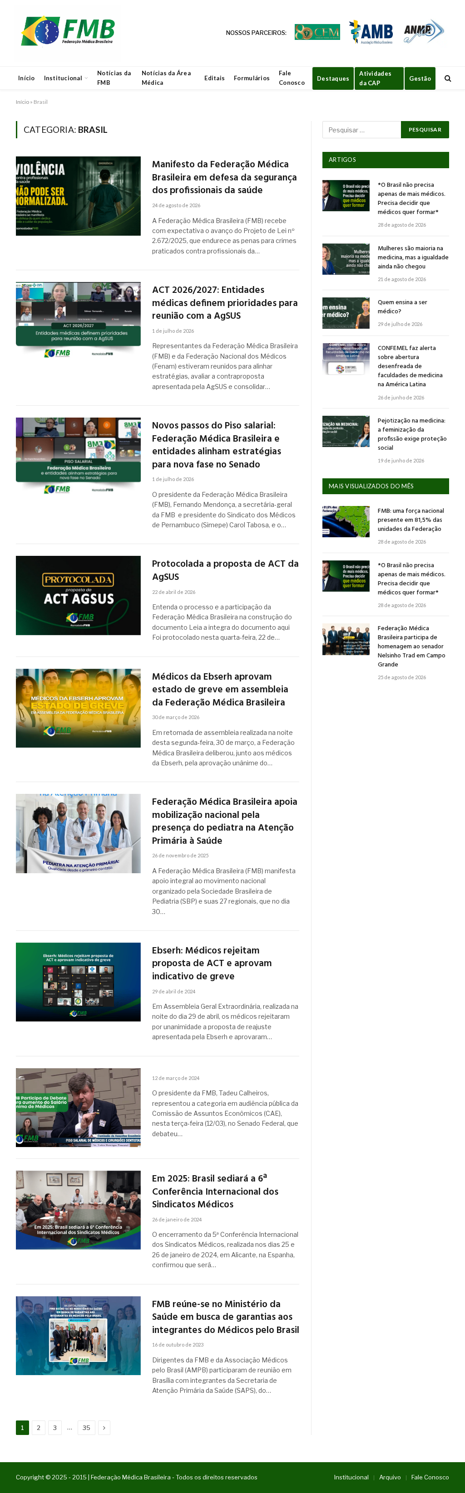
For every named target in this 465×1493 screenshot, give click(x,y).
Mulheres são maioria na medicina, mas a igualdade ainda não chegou (413, 258)
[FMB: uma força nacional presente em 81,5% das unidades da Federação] (346, 521)
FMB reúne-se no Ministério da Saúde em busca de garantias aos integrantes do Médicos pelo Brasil (225, 1317)
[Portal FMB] (67, 33)
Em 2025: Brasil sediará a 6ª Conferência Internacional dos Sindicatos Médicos (215, 1192)
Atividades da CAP (375, 78)
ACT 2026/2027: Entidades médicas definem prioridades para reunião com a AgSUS (225, 303)
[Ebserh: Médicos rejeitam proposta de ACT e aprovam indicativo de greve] (78, 982)
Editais (214, 78)
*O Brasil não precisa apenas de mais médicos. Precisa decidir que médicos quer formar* (411, 199)
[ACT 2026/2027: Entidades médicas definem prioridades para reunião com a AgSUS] (78, 321)
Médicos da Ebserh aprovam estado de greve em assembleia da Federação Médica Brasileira (220, 690)
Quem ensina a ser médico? (402, 307)
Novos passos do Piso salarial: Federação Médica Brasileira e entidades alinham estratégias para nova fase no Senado (216, 446)
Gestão (420, 78)
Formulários (252, 78)
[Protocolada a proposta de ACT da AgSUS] (78, 595)
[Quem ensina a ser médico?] (346, 313)
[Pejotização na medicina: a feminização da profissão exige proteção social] (346, 431)
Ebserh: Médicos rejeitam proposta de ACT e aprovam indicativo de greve (212, 964)
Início (26, 78)
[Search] (447, 78)
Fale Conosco (292, 77)
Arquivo (390, 1477)
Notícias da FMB (114, 77)
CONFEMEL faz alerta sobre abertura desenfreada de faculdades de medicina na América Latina (410, 366)
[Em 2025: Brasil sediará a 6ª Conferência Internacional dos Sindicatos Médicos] (78, 1210)
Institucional (63, 78)
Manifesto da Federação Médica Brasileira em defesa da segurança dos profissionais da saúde (224, 178)
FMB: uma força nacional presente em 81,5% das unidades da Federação (411, 520)
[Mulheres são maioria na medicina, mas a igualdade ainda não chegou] (346, 259)
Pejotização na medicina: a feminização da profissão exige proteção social (412, 435)
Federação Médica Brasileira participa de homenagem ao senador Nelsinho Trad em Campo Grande (411, 647)
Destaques (333, 78)
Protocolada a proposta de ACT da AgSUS (225, 571)
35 (86, 1427)
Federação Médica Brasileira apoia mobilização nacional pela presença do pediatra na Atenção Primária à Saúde (224, 822)
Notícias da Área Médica (166, 77)
